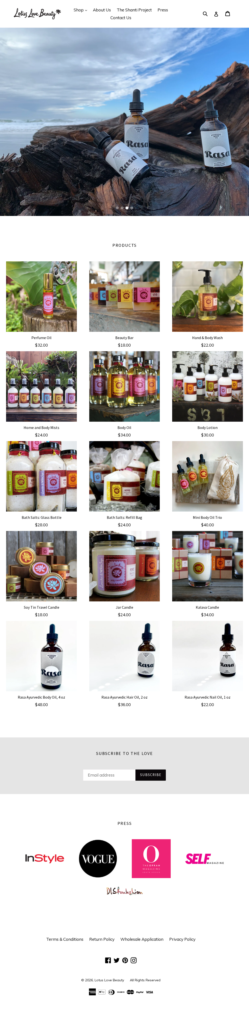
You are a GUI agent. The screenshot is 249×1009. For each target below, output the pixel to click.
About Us (102, 9)
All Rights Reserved (145, 980)
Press (163, 9)
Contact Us (120, 17)
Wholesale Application (141, 939)
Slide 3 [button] (126, 207)
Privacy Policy (182, 939)
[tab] (117, 207)
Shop (81, 9)
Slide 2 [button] (122, 207)
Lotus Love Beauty (109, 980)
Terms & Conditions (64, 939)
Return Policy (102, 939)
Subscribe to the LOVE (124, 753)
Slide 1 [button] (117, 207)
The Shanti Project (134, 9)
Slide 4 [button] (131, 207)
